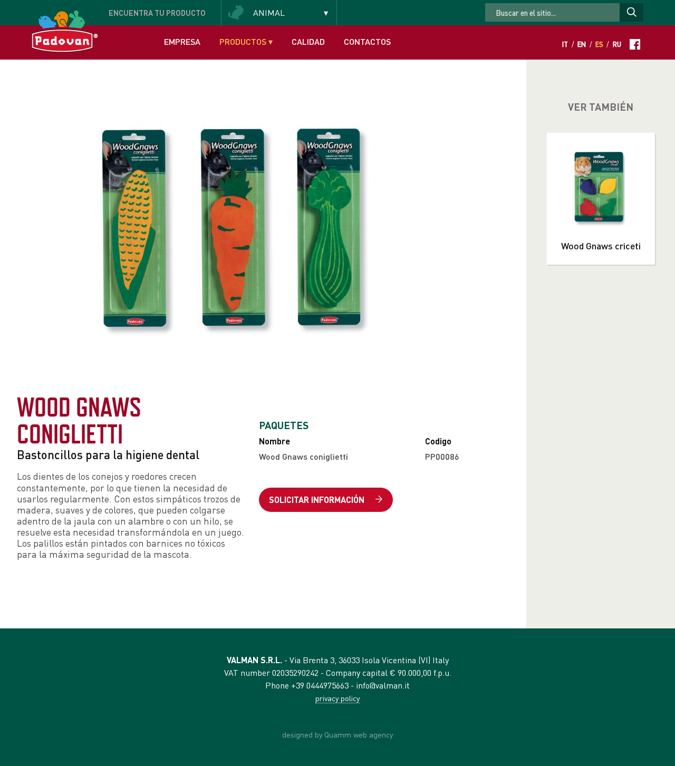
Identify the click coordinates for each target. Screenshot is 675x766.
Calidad (308, 41)
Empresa (182, 41)
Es (599, 44)
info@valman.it (383, 685)
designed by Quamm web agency (337, 734)
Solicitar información (318, 499)
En (581, 44)
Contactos (367, 41)
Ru (617, 44)
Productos (246, 41)
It (565, 44)
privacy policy (337, 698)
